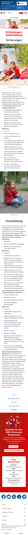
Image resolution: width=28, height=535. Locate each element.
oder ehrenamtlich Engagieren (14, 450)
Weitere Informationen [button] (6, 529)
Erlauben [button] (21, 533)
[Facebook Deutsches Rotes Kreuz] (3, 497)
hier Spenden (13, 446)
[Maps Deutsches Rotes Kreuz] (19, 497)
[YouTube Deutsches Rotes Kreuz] (9, 497)
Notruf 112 (7, 131)
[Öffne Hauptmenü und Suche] (25, 13)
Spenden (21, 13)
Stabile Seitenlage (9, 330)
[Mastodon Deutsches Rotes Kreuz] (24, 497)
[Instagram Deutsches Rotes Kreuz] (14, 497)
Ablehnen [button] (7, 533)
